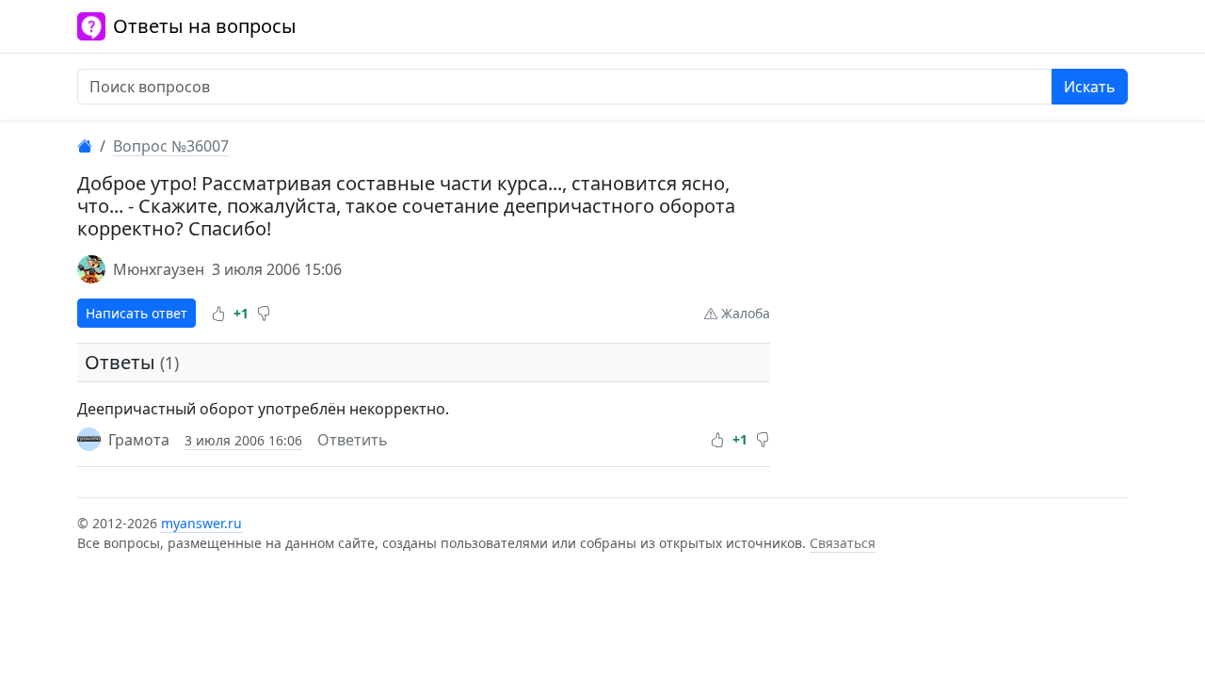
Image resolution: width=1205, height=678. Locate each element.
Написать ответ (136, 313)
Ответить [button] (352, 439)
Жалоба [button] (743, 313)
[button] (218, 313)
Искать (1090, 86)
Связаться (843, 543)
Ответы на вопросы (205, 26)
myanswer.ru (201, 523)
